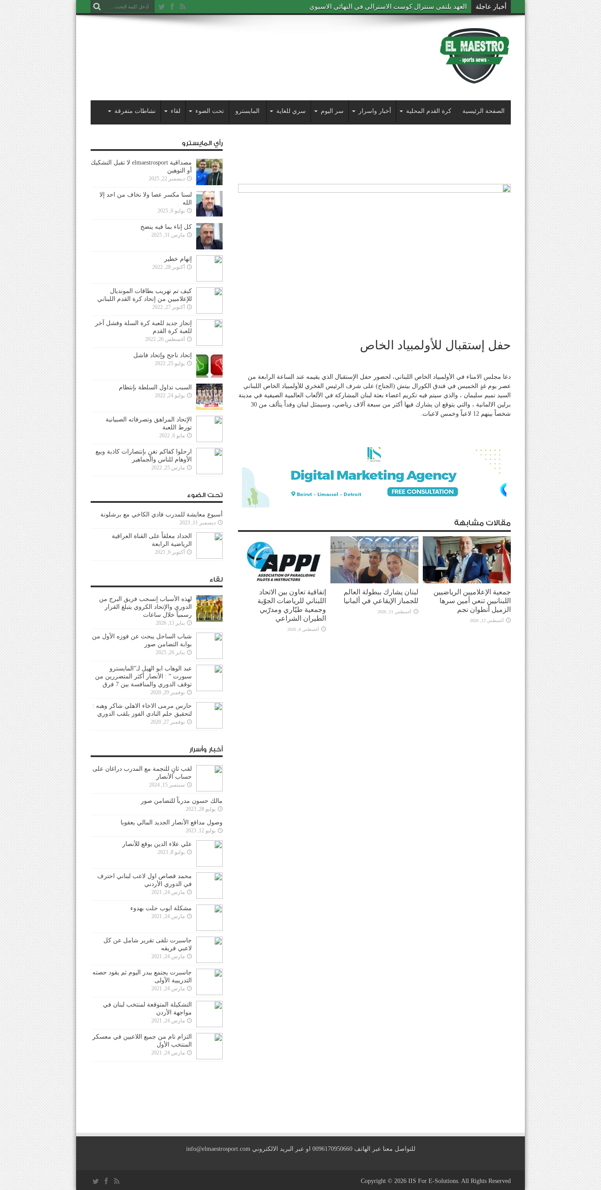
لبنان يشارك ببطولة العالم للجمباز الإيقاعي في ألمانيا (381, 596)
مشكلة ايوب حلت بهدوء (161, 908)
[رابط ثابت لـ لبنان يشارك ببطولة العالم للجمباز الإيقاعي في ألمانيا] (374, 581)
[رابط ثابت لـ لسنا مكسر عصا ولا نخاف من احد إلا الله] (209, 215)
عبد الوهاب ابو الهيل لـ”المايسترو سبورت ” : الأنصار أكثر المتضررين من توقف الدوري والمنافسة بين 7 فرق (143, 676)
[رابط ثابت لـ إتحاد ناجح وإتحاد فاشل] (209, 376)
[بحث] (97, 6)
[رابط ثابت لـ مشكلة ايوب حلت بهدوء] (209, 929)
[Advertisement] (251, 49)
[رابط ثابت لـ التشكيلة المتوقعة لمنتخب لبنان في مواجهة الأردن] (209, 1025)
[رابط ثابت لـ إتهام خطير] (209, 279)
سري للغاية (291, 111)
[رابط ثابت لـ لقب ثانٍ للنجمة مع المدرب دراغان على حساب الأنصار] (209, 789)
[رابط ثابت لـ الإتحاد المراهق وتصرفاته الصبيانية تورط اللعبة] (209, 440)
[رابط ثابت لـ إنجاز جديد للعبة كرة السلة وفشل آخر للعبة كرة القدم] (209, 344)
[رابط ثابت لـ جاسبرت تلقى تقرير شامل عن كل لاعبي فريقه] (209, 961)
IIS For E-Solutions (433, 1181)
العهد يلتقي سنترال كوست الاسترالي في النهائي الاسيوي (388, 6)
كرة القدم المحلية (428, 111)
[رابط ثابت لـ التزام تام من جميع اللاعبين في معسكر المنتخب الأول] (209, 1057)
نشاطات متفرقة (135, 111)
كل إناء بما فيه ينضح (166, 226)
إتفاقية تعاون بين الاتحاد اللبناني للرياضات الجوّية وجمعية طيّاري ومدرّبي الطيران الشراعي (291, 605)
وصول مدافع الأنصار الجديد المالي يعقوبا (172, 822)
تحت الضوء (209, 111)
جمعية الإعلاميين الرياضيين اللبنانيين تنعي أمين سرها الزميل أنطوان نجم (472, 601)
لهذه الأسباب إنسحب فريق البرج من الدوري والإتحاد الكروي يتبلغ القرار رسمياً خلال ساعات (145, 607)
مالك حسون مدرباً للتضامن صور (182, 801)
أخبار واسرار (375, 111)
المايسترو (247, 111)
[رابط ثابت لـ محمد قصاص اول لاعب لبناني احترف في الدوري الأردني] (209, 896)
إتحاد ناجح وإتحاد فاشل (162, 355)
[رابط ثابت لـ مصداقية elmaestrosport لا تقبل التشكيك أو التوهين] (209, 183)
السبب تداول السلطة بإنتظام (155, 387)
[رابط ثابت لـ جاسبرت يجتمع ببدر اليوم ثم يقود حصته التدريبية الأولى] (209, 993)
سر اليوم (332, 111)
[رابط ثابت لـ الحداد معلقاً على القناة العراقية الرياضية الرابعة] (209, 556)
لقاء (175, 111)
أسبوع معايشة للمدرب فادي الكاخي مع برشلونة (159, 514)
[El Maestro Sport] (475, 78)
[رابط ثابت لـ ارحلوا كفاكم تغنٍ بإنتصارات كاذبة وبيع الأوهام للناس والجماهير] (209, 472)
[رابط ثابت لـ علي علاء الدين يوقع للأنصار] (209, 864)
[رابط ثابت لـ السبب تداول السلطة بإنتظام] (209, 408)
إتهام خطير (178, 259)
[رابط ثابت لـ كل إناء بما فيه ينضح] (209, 247)
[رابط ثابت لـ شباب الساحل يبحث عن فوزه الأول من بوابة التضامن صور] (209, 657)
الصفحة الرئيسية (483, 111)
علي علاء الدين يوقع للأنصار (157, 844)
